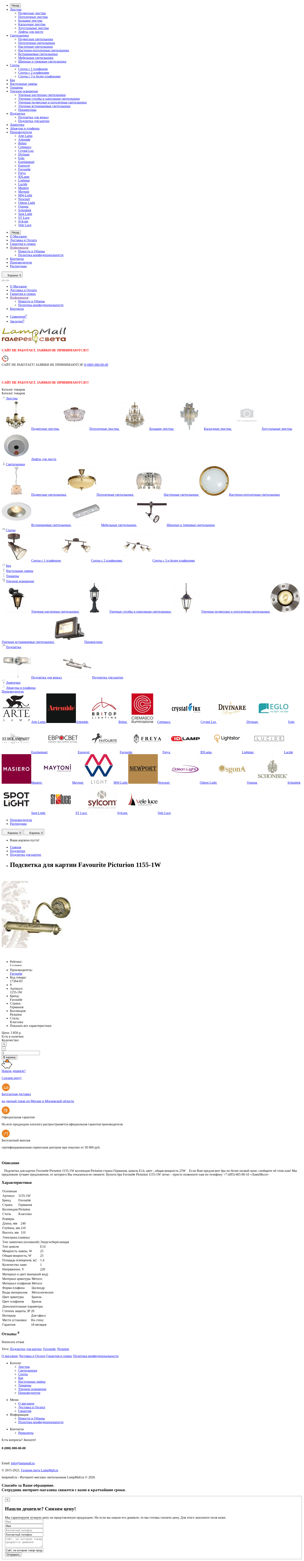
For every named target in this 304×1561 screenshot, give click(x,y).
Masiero (23, 188)
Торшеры (16, 87)
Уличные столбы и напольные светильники (49, 98)
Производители (21, 132)
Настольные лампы (23, 84)
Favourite (24, 169)
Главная (15, 847)
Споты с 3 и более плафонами (39, 76)
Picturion (63, 1349)
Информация (19, 247)
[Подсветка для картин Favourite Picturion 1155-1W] (43, 954)
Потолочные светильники (36, 43)
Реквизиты (26, 1433)
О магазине (10, 1356)
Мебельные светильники (35, 57)
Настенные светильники (35, 46)
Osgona (23, 206)
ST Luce (24, 217)
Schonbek (24, 210)
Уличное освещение (24, 91)
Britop (22, 143)
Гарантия (24, 1411)
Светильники (19, 35)
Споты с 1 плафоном (33, 69)
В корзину (9, 1057)
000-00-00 (96, 364)
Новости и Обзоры (31, 251)
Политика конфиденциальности (40, 255)
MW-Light (25, 195)
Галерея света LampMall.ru (39, 1470)
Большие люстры (30, 20)
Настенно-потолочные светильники (43, 50)
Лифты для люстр (30, 31)
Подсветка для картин (33, 121)
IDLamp (23, 176)
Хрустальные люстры (33, 28)
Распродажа (18, 266)
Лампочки (17, 124)
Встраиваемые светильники (38, 54)
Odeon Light (26, 202)
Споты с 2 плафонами (33, 72)
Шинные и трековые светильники (42, 61)
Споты (14, 65)
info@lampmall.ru (23, 1463)
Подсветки (17, 113)
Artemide (24, 139)
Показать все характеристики (30, 1025)
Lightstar (24, 180)
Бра (12, 80)
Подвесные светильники (35, 39)
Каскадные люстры (31, 24)
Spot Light (25, 214)
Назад (15, 5)
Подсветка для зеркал (33, 117)
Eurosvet (24, 165)
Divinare (24, 154)
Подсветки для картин (26, 1349)
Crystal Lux (26, 150)
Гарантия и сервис (23, 244)
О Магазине (18, 236)
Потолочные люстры (33, 17)
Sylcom (23, 221)
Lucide (22, 184)
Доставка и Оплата (23, 240)
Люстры (16, 9)
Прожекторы (27, 110)
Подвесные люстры (32, 13)
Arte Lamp (25, 136)
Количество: (10, 1040)
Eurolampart (26, 162)
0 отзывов (16, 965)
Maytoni (23, 191)
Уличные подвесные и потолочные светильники (52, 102)
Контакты (17, 258)
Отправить (13, 1554)
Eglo (21, 158)
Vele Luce (24, 225)
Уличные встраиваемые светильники (44, 106)
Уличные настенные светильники (42, 95)
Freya (22, 173)
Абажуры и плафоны (24, 128)
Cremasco (24, 147)
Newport (24, 199)
